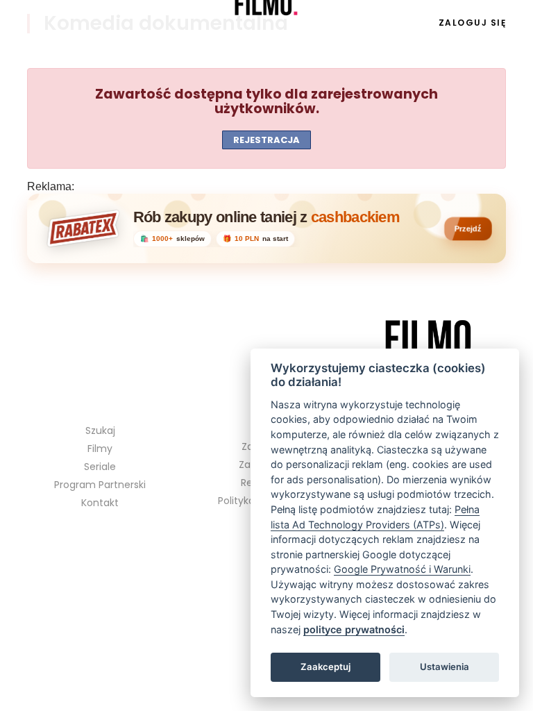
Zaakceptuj (325, 666)
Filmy (99, 448)
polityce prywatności (354, 629)
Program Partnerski (100, 485)
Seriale (71, 23)
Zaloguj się (473, 22)
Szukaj (100, 430)
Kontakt (100, 503)
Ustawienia (444, 666)
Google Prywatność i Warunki (402, 569)
